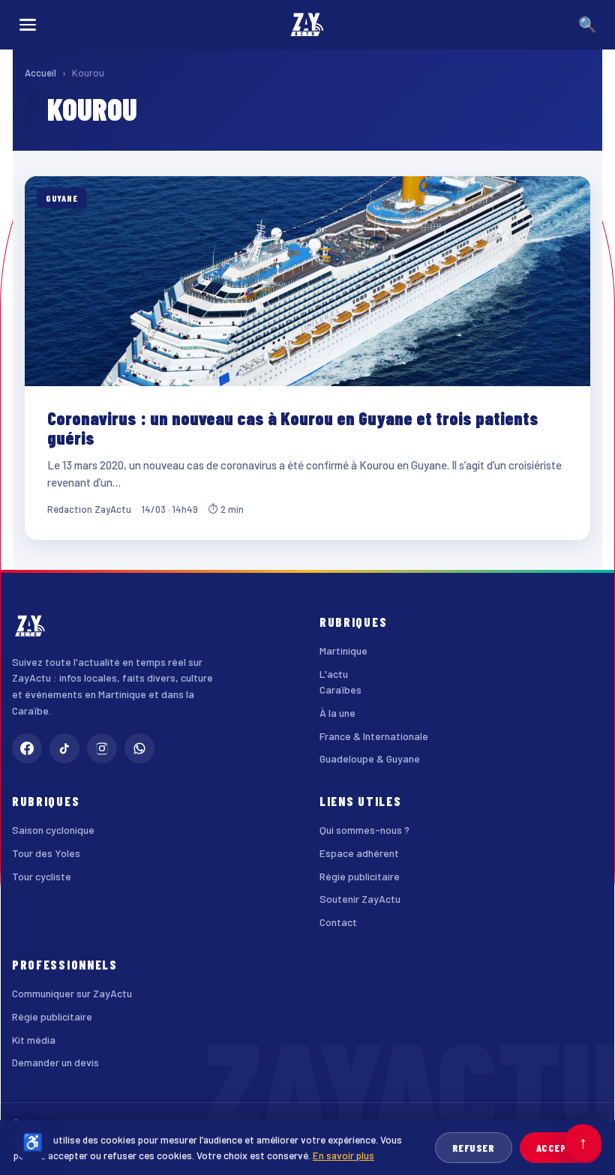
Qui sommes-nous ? (365, 829)
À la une (338, 712)
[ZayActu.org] (307, 24)
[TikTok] (65, 748)
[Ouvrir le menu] (28, 24)
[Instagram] (102, 748)
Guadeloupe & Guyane (370, 758)
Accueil (40, 73)
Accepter (560, 1147)
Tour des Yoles (46, 853)
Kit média (34, 1039)
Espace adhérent (359, 853)
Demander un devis (55, 1062)
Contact (338, 922)
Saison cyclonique (53, 829)
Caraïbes (341, 689)
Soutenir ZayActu (360, 898)
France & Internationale (374, 736)
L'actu (334, 673)
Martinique (344, 650)
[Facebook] (27, 748)
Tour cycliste (41, 876)
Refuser (473, 1147)
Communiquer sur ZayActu (72, 993)
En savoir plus (343, 1155)
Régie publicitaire (360, 876)
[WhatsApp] (139, 748)
